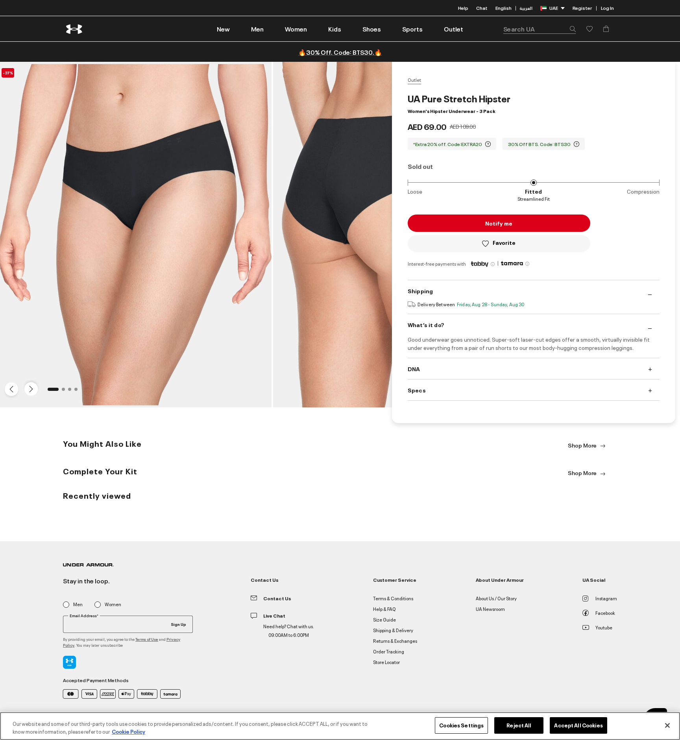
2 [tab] (66, 392)
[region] (340, 726)
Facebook (605, 612)
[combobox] (539, 29)
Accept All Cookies (578, 725)
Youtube (603, 627)
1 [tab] (51, 392)
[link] (223, 28)
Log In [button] (607, 7)
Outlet (414, 80)
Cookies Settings (461, 725)
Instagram (606, 598)
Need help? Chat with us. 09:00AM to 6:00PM (288, 630)
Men (78, 604)
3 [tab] (72, 392)
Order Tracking (388, 651)
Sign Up (178, 624)
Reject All (518, 725)
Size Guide (384, 619)
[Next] (30, 388)
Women (113, 604)
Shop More (583, 445)
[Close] (667, 725)
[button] (257, 28)
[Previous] (9, 388)
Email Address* (84, 616)
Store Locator (386, 662)
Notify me (498, 223)
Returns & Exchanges (395, 640)
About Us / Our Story (496, 598)
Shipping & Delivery (393, 630)
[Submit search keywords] (570, 29)
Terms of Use (146, 639)
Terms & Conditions (393, 598)
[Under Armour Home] (74, 29)
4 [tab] (78, 392)
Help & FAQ (384, 608)
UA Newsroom (490, 608)
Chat (482, 7)
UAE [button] (554, 7)
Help (463, 7)
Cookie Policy (128, 731)
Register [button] (582, 7)
